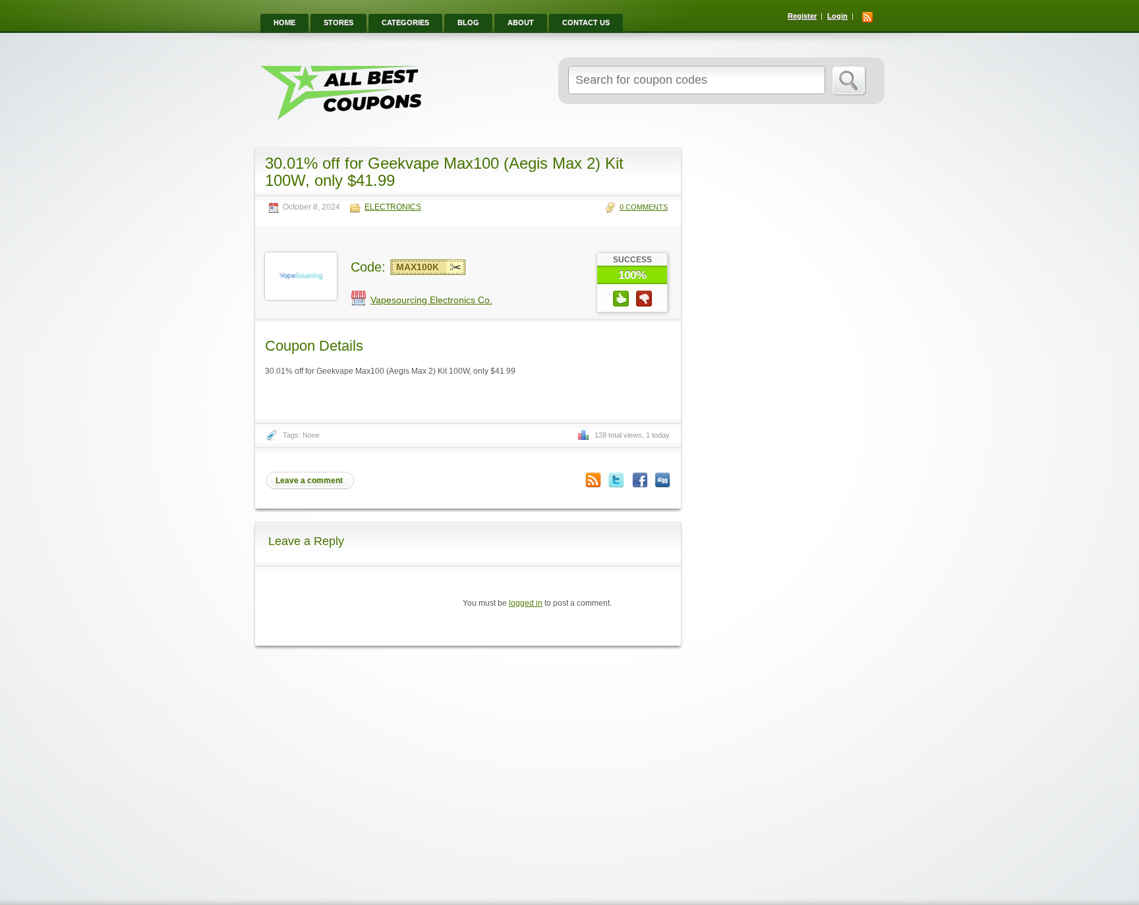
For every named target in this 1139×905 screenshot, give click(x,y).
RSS (867, 17)
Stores (338, 22)
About (521, 22)
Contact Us (586, 22)
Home (284, 22)
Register (802, 16)
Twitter (616, 480)
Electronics (393, 207)
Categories (405, 22)
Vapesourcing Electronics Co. (431, 300)
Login (837, 16)
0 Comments (644, 207)
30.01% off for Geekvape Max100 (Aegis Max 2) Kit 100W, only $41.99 (444, 171)
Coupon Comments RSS (593, 480)
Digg (662, 480)
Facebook (639, 480)
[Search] (849, 81)
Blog (468, 22)
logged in (525, 603)
